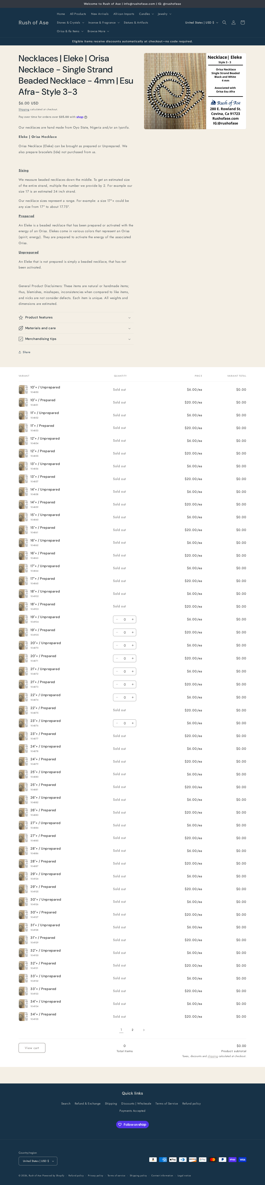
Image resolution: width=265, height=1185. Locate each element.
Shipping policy (138, 1175)
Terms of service (116, 1175)
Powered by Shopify (53, 1175)
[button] (146, 13)
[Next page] (143, 1030)
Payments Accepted (132, 1111)
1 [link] (121, 1029)
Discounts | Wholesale (136, 1103)
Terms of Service (166, 1103)
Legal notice (184, 1175)
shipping (213, 1056)
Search (66, 1103)
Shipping (24, 109)
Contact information (162, 1175)
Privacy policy (95, 1175)
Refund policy (191, 1103)
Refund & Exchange (88, 1103)
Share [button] (26, 352)
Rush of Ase (35, 1175)
